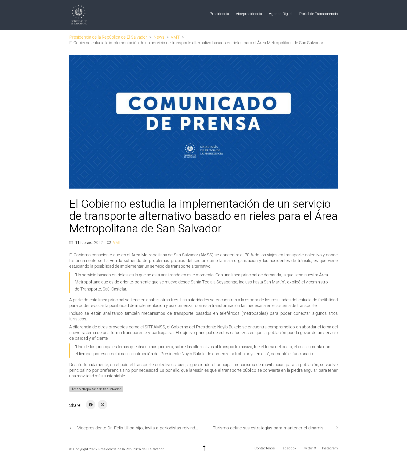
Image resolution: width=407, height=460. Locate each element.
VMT (117, 242)
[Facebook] (90, 404)
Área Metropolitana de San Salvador (96, 389)
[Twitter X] (102, 404)
